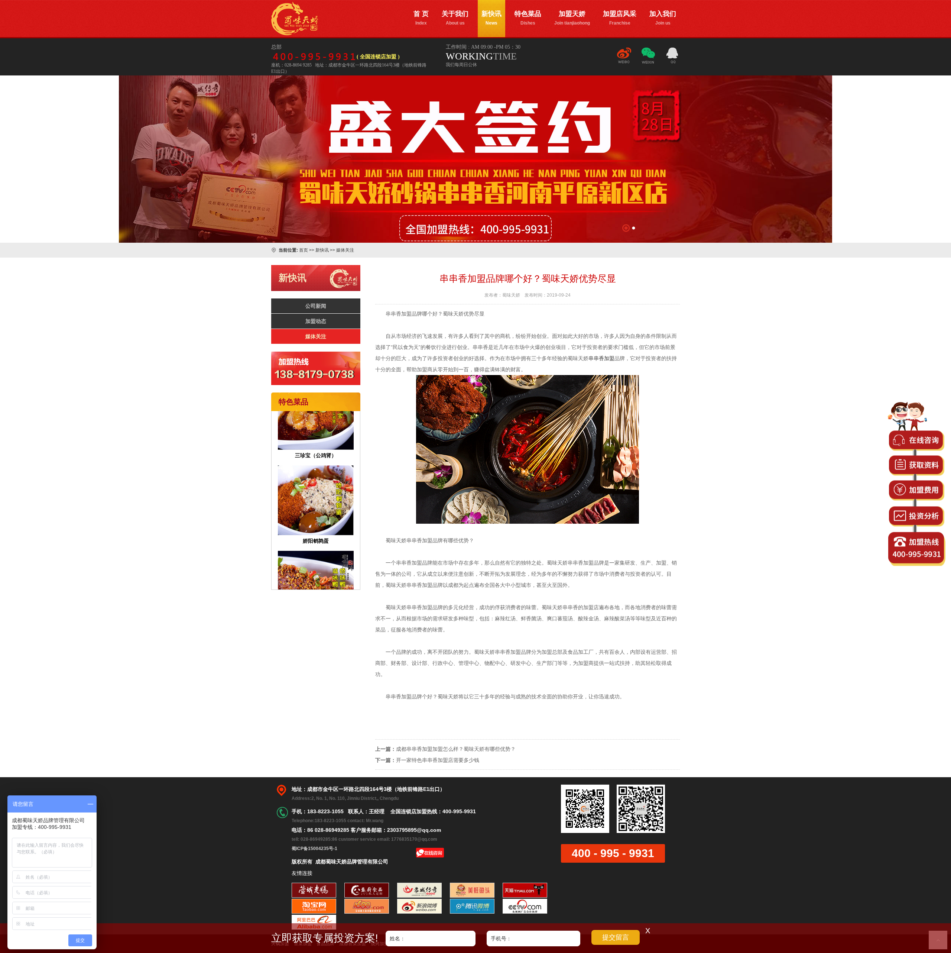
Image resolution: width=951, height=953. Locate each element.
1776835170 (672, 56)
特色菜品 (528, 18)
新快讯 (491, 18)
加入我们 (662, 18)
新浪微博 (624, 58)
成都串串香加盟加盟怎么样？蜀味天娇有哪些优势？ (456, 749)
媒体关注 (345, 250)
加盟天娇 (572, 18)
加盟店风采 (619, 18)
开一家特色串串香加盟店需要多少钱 (437, 760)
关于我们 (455, 18)
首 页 (421, 18)
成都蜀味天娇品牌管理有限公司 (294, 18)
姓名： (397, 938)
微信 (648, 58)
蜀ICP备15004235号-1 (314, 848)
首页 (303, 250)
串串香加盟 (601, 358)
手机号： (501, 938)
